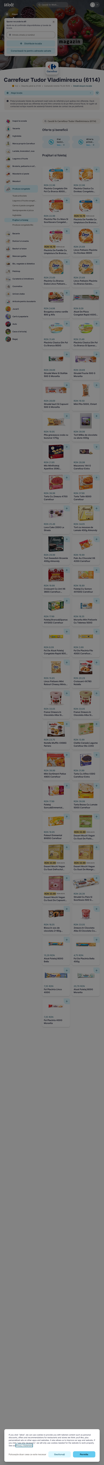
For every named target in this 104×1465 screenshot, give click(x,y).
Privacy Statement (24, 1445)
